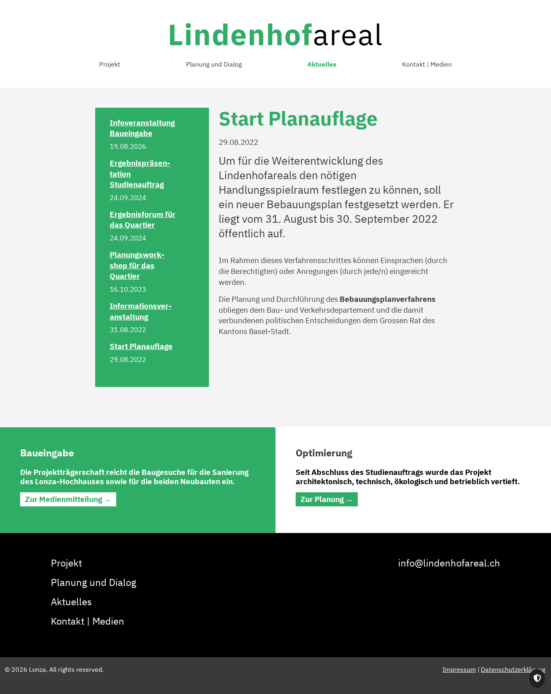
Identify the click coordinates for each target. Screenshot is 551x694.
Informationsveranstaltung (141, 311)
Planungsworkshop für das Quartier (137, 265)
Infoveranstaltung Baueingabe (142, 127)
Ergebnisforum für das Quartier (142, 219)
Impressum (459, 669)
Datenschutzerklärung (513, 669)
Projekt (109, 64)
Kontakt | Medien (427, 64)
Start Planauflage (141, 346)
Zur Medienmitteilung (63, 499)
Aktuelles (321, 64)
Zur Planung (322, 499)
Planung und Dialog (214, 64)
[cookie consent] (537, 678)
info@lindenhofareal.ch (449, 562)
